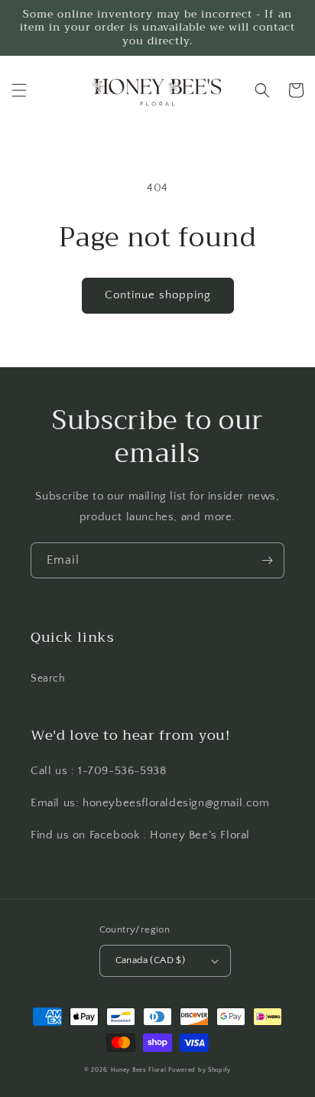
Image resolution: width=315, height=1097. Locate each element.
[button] (19, 90)
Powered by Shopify (199, 1069)
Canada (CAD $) (150, 960)
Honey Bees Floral (139, 1069)
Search (48, 678)
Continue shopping (158, 294)
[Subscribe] (267, 560)
